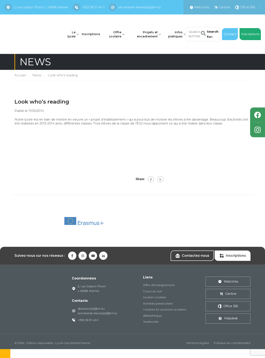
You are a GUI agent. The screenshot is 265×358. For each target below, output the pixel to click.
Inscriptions (91, 34)
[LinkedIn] (103, 256)
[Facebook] (151, 179)
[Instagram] (257, 129)
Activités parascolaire (158, 303)
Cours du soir (152, 291)
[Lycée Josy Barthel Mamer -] (31, 34)
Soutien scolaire (154, 297)
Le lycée (71, 34)
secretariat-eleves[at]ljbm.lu (139, 7)
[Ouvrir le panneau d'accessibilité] (5, 353)
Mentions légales (198, 343)
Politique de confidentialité (232, 343)
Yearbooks (151, 321)
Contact (230, 34)
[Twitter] (160, 179)
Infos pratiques (175, 34)
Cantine (230, 294)
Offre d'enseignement (159, 285)
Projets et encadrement (147, 34)
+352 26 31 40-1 (93, 7)
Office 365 (230, 306)
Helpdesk (231, 318)
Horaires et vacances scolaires (164, 309)
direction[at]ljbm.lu (91, 308)
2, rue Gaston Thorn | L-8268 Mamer (41, 7)
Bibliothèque (152, 315)
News (36, 75)
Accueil (20, 75)
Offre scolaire (115, 34)
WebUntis (231, 281)
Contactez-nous (195, 256)
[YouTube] (93, 256)
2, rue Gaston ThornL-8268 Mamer (92, 288)
